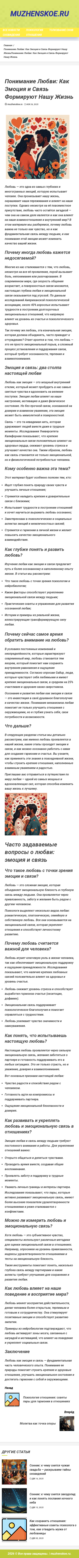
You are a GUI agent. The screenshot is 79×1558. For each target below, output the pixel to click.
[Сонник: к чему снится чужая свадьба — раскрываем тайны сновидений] (14, 1472)
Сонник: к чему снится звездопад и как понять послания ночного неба (53, 1498)
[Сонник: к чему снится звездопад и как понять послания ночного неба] (14, 1500)
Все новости (11, 30)
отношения (34, 34)
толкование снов (61, 30)
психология (34, 30)
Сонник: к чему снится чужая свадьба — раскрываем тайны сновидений (50, 1469)
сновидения (11, 34)
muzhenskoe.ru (39, 13)
